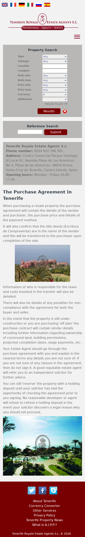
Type (21, 56)
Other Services (44, 510)
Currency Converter (44, 506)
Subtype (23, 61)
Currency (24, 94)
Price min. (24, 85)
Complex (23, 70)
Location (23, 66)
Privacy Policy (44, 515)
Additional (25, 99)
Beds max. (25, 80)
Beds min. (24, 75)
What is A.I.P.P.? (44, 525)
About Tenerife (44, 501)
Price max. (25, 89)
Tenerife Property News (44, 520)
